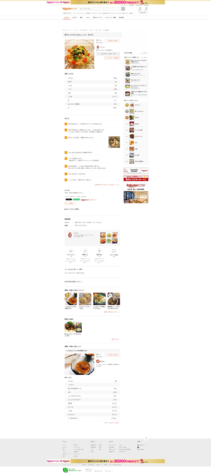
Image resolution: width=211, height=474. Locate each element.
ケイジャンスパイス (81, 13)
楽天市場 (146, 5)
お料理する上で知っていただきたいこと (106, 184)
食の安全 (121, 17)
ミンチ (74, 13)
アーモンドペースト (113, 13)
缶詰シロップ (125, 13)
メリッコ (76, 233)
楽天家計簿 (131, 5)
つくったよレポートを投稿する (112, 57)
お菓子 (92, 451)
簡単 (100, 447)
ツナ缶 (70, 85)
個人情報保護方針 (91, 464)
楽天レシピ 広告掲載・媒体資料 (115, 464)
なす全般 (89, 222)
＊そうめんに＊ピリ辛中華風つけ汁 (76, 350)
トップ (64, 445)
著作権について (99, 464)
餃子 (120, 13)
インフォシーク (124, 5)
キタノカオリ (94, 13)
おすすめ (66, 17)
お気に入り (140, 10)
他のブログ (94, 199)
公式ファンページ (97, 17)
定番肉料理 (93, 445)
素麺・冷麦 (98, 30)
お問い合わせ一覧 (98, 471)
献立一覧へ (115, 339)
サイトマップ (77, 447)
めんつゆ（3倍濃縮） (74, 104)
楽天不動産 (111, 447)
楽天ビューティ (112, 449)
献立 (81, 17)
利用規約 (76, 451)
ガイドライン (77, 453)
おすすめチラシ (139, 5)
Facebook (141, 445)
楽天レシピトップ (67, 30)
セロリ (99, 13)
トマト (70, 89)
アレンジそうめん (97, 222)
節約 (100, 449)
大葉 (69, 93)
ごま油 (70, 96)
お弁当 (100, 445)
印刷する (71, 203)
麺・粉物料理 (83, 30)
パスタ (92, 449)
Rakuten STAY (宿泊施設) (124, 449)
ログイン (146, 10)
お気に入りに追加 (114, 40)
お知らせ (76, 456)
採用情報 (105, 464)
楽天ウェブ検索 (122, 447)
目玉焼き (131, 13)
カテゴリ (74, 17)
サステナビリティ (109, 471)
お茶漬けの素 (105, 13)
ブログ (120, 445)
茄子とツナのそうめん (81, 225)
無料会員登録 (143, 12)
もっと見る (144, 52)
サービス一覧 (89, 471)
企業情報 (84, 464)
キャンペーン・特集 (110, 17)
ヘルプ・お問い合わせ (79, 449)
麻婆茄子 (88, 13)
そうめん (91, 30)
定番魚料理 (93, 447)
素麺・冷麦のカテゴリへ (111, 312)
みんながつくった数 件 (108, 53)
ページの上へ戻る (146, 438)
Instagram (141, 449)
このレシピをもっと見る (111, 422)
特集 (64, 456)
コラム (87, 17)
